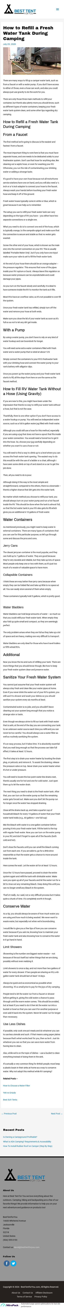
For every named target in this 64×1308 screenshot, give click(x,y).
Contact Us (28, 1293)
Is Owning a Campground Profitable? (20, 1137)
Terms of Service (24, 1296)
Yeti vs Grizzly (9, 1092)
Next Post (57, 1113)
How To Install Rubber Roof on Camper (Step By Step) (27, 1146)
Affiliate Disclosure (43, 1293)
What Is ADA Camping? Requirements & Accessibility (27, 1141)
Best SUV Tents (10, 1100)
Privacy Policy (40, 1296)
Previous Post (9, 1113)
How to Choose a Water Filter (16, 1085)
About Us (16, 1293)
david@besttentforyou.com (26, 1247)
